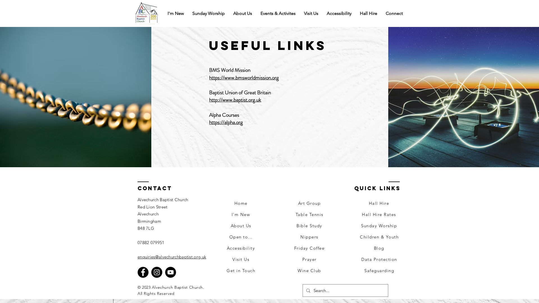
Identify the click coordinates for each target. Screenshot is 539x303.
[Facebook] (143, 272)
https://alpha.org (226, 122)
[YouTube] (170, 272)
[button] (394, 13)
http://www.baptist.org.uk (235, 100)
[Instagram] (156, 272)
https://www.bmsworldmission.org (244, 77)
